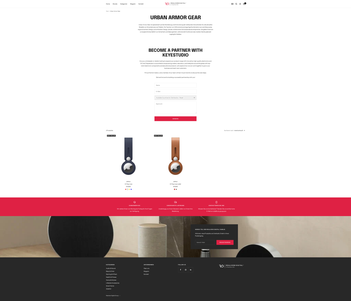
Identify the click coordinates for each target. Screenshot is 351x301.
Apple (128, 181)
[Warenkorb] (244, 4)
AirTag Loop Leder (175, 184)
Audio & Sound (111, 268)
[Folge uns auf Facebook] (180, 269)
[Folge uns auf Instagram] (185, 269)
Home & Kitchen (111, 280)
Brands (115, 4)
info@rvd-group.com (219, 211)
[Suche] (236, 4)
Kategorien (123, 4)
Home (108, 4)
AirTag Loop (128, 184)
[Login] (240, 4)
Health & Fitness (111, 277)
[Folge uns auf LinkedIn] (190, 269)
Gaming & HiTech (111, 274)
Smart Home (110, 286)
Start (107, 11)
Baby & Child (110, 271)
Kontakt (141, 4)
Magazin (133, 4)
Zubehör (108, 289)
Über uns (146, 268)
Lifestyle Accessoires (112, 283)
